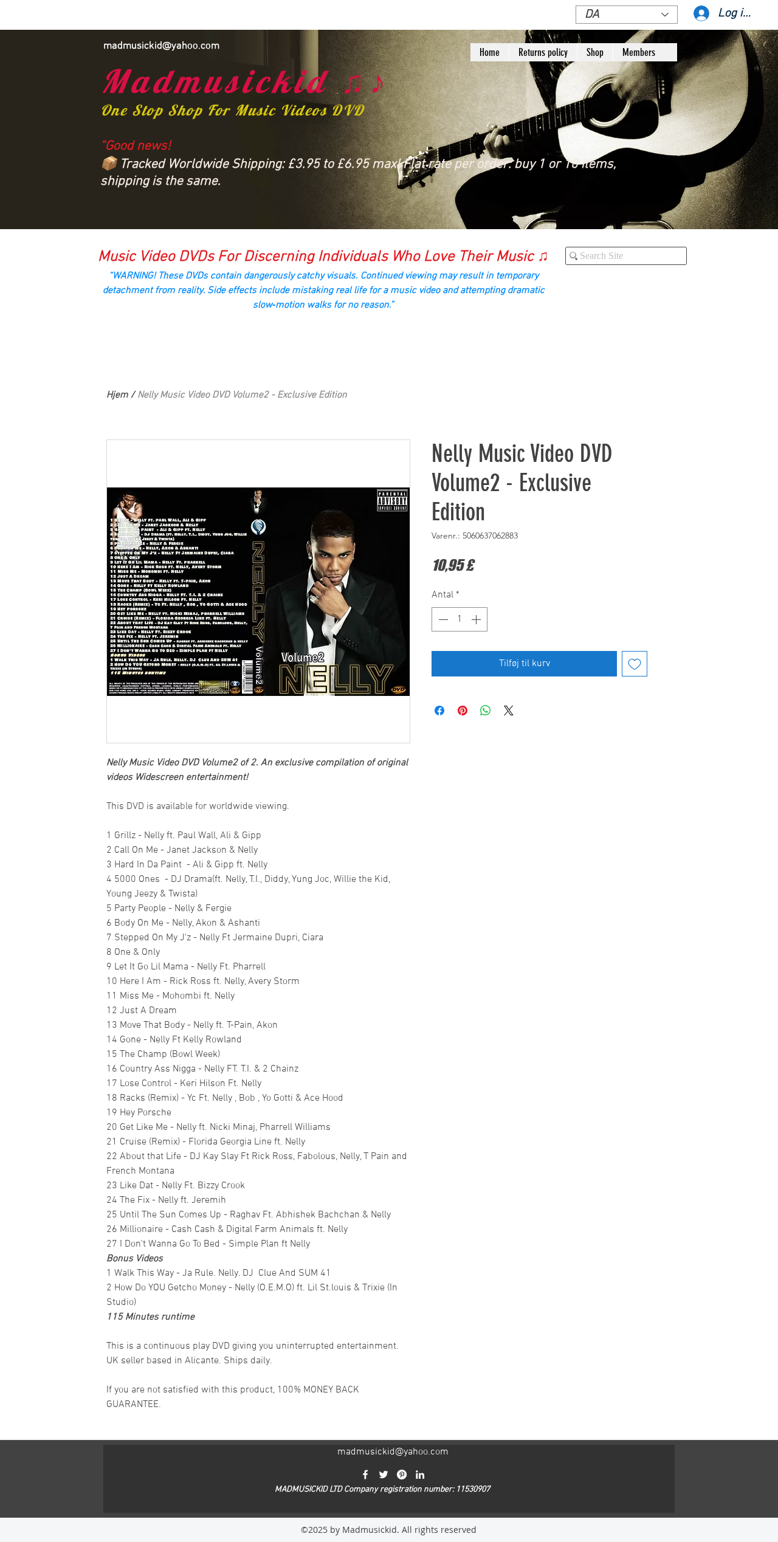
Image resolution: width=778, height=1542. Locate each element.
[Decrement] (441, 619)
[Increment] (477, 619)
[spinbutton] (459, 619)
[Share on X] (508, 710)
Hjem (117, 395)
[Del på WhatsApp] (485, 710)
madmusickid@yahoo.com (161, 46)
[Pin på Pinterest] (462, 710)
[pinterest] (402, 1474)
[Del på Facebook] (439, 710)
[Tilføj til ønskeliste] (634, 663)
